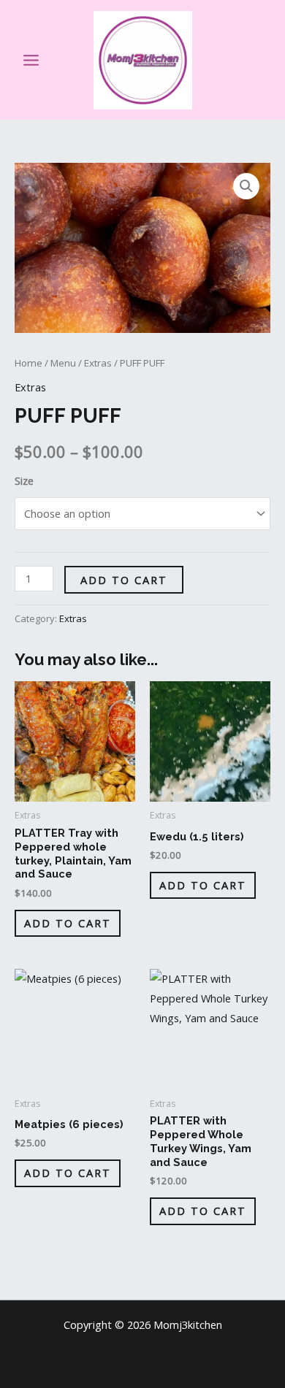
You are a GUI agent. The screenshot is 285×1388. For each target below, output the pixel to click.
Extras (98, 362)
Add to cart (123, 579)
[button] (262, 60)
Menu (63, 362)
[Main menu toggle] (31, 59)
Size (24, 480)
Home (28, 362)
